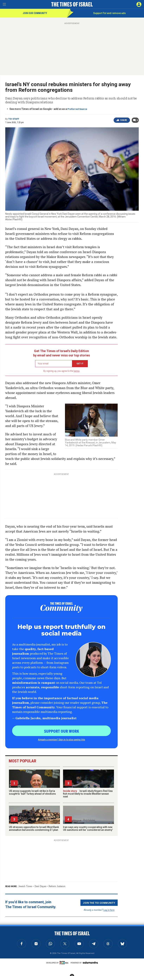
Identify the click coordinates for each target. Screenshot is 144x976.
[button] (138, 4)
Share (123, 120)
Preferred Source (77, 109)
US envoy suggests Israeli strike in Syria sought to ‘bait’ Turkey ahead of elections (32, 792)
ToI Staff (13, 119)
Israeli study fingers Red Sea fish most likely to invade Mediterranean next (88, 794)
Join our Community (35, 13)
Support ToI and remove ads (109, 13)
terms (77, 371)
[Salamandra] (90, 962)
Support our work (61, 731)
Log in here (108, 909)
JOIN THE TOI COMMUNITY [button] (99, 902)
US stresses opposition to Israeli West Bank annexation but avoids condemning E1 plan (34, 828)
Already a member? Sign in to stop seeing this (61, 739)
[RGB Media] (65, 962)
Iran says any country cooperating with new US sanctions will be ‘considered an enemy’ (88, 828)
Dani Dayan (40, 886)
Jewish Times (25, 886)
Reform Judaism (57, 886)
